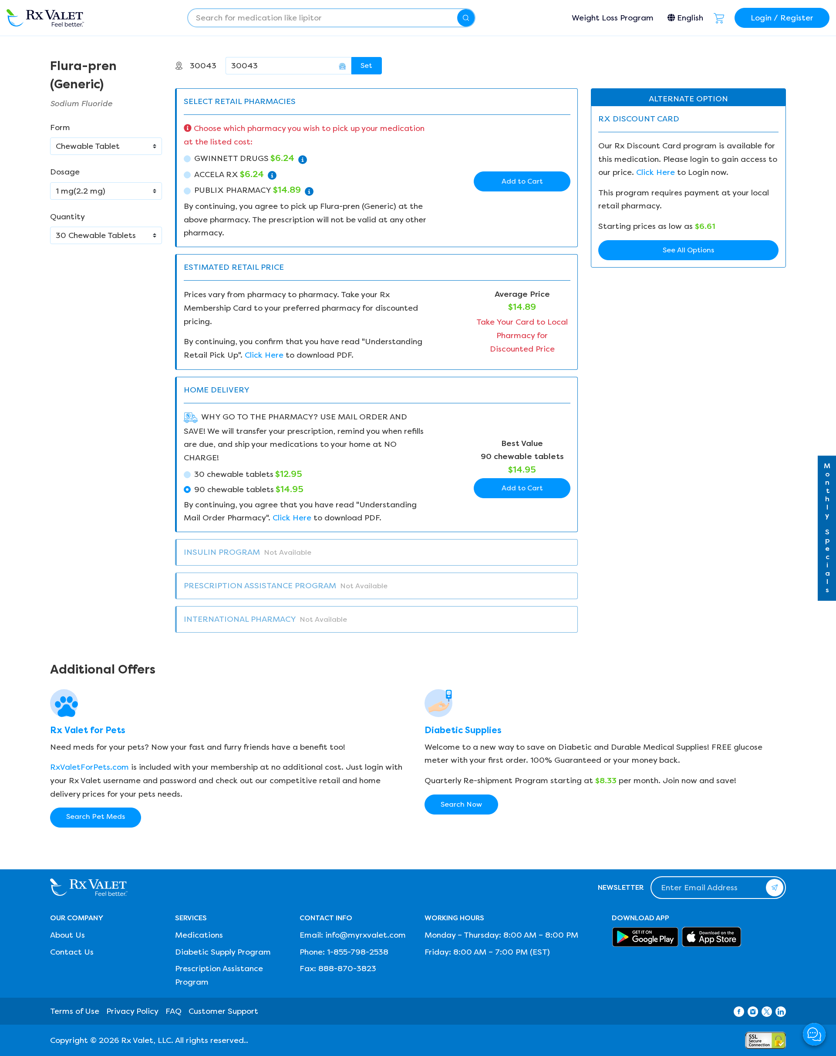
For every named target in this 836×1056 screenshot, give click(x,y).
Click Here (264, 355)
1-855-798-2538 (357, 952)
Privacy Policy (132, 1011)
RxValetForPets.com (89, 767)
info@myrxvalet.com (365, 935)
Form (60, 127)
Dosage (65, 172)
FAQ (173, 1011)
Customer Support (223, 1011)
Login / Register (782, 18)
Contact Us (72, 952)
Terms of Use (74, 1011)
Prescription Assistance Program (219, 975)
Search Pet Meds (95, 816)
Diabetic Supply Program (223, 952)
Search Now (461, 804)
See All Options (688, 250)
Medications (199, 935)
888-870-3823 (347, 968)
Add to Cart (522, 181)
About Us (67, 935)
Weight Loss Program (613, 18)
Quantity (67, 216)
